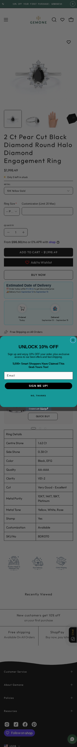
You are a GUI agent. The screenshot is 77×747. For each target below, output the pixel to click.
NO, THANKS (38, 396)
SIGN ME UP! (38, 385)
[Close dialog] (73, 340)
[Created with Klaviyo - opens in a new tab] (38, 409)
